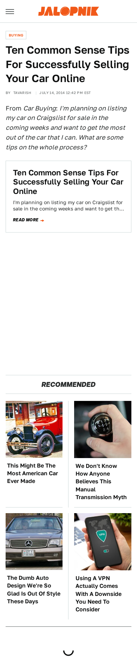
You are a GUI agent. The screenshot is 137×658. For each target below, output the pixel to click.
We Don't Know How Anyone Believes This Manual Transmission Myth (101, 482)
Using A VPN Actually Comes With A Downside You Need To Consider (99, 594)
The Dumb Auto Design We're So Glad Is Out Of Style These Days (33, 590)
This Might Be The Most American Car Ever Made (32, 473)
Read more (26, 220)
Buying (16, 35)
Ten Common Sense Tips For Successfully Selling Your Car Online (68, 182)
